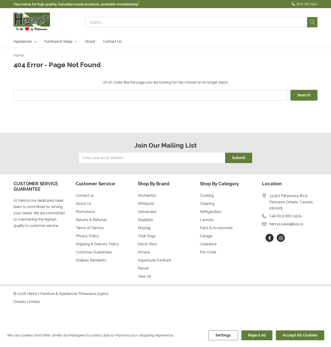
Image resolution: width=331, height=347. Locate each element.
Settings (223, 335)
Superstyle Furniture (154, 260)
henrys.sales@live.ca (286, 224)
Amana (144, 252)
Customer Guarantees (94, 252)
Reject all (257, 335)
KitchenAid (147, 195)
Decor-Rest (147, 244)
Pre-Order (208, 252)
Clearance (208, 244)
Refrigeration (210, 212)
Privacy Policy (87, 236)
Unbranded (147, 212)
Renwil (143, 268)
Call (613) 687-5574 (285, 216)
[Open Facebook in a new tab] (269, 238)
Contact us (85, 195)
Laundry (207, 220)
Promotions (85, 212)
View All (144, 276)
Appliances (23, 41)
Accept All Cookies (300, 335)
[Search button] (312, 22)
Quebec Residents (91, 260)
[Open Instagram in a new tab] (281, 238)
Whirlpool (146, 203)
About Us (83, 203)
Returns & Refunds (91, 220)
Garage (206, 236)
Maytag (144, 228)
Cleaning (207, 203)
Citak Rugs (147, 236)
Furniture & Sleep (58, 41)
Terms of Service (90, 228)
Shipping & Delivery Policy (97, 244)
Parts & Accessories (216, 228)
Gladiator (145, 220)
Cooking (207, 195)
